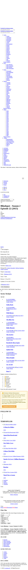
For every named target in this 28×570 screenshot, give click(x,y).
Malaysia (8, 99)
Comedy (8, 41)
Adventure (8, 37)
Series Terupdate (7, 542)
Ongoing (8, 73)
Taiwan (8, 105)
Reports (5, 182)
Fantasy (8, 47)
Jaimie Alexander (11, 268)
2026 (7, 111)
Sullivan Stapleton (19, 268)
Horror (7, 50)
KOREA (5, 156)
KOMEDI (5, 150)
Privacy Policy (9, 143)
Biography (8, 40)
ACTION (5, 148)
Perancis (8, 86)
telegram (5, 482)
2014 (7, 126)
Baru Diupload (9, 72)
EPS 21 (5, 187)
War (7, 59)
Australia (8, 84)
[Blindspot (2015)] (5, 284)
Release (8, 80)
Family (7, 46)
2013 (7, 127)
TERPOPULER (7, 165)
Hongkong (8, 89)
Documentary (9, 44)
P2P (4, 194)
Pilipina (8, 102)
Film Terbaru (9, 67)
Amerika (8, 82)
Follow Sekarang (14, 494)
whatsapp (5, 484)
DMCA (8, 144)
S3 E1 (13, 507)
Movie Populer (6, 543)
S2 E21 (5, 507)
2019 (7, 120)
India (7, 91)
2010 (7, 131)
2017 (7, 122)
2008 (7, 134)
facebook (5, 480)
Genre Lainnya (6, 62)
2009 (7, 132)
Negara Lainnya (7, 108)
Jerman (8, 87)
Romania (8, 103)
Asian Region (9, 77)
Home (2, 507)
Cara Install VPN (10, 141)
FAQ (7, 145)
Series (4, 69)
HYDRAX (6, 197)
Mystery (8, 53)
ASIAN (5, 157)
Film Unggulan (9, 65)
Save (11, 218)
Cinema (5, 183)
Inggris (7, 93)
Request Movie (9, 140)
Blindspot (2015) (8, 274)
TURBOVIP (6, 196)
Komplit (8, 74)
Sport (7, 56)
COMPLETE (6, 161)
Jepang (7, 95)
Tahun (4, 109)
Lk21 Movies (9, 64)
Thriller (8, 58)
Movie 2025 (6, 545)
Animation (8, 38)
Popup (4, 184)
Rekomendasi (9, 139)
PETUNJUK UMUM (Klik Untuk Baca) (11, 289)
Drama (7, 45)
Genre (4, 35)
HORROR (5, 149)
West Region (9, 76)
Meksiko (8, 100)
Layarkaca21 (7, 568)
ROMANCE (6, 153)
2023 (7, 114)
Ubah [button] (8, 254)
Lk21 (4, 63)
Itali (7, 94)
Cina (7, 85)
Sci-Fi (7, 55)
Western (8, 60)
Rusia (7, 104)
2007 (7, 135)
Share (9, 218)
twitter (4, 481)
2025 (7, 112)
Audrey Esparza (4, 269)
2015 (7, 125)
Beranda (5, 539)
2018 (7, 121)
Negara (5, 81)
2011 (7, 130)
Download (9, 507)
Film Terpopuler (10, 68)
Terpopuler (8, 71)
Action (7, 36)
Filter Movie (3, 523)
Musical (8, 51)
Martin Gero (8, 265)
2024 (7, 113)
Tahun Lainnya (6, 136)
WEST (5, 158)
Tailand (8, 107)
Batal (9, 523)
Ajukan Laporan (14, 503)
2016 (7, 123)
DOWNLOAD (4, 218)
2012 (7, 129)
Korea (7, 98)
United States (4, 217)
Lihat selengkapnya (5, 286)
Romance (8, 54)
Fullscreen (5, 181)
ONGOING (6, 159)
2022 (7, 116)
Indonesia (8, 90)
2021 (7, 117)
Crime (7, 42)
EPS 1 (4, 189)
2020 (7, 118)
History (8, 49)
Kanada (8, 96)
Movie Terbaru (6, 541)
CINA (4, 154)
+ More (5, 138)
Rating (7, 78)
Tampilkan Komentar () (9, 406)
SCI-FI (5, 152)
